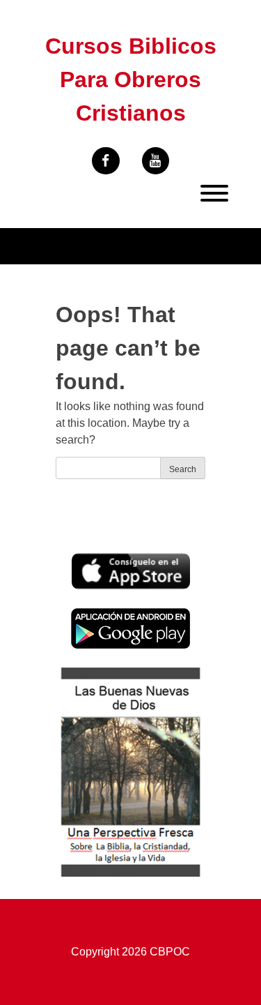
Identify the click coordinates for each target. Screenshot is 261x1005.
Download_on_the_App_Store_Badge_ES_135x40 (131, 561)
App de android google (126, 615)
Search (182, 469)
